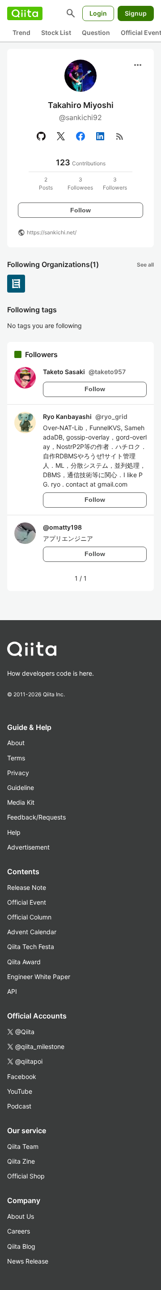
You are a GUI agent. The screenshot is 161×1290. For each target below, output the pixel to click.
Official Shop (26, 1176)
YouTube (19, 1091)
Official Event (26, 902)
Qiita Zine (21, 1161)
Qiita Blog (21, 1246)
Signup (136, 13)
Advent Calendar (31, 932)
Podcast (19, 1106)
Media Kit (20, 802)
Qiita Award (24, 962)
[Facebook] (80, 136)
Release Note (26, 887)
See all (145, 264)
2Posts (46, 183)
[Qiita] (24, 13)
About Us (20, 1216)
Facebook (21, 1076)
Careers (18, 1231)
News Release (27, 1261)
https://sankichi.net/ (51, 232)
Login (98, 13)
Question (96, 32)
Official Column (29, 917)
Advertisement (28, 847)
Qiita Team (22, 1146)
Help (14, 832)
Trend (21, 32)
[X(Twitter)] (61, 136)
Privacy (18, 773)
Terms (16, 758)
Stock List (56, 32)
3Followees (80, 183)
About (16, 742)
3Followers (115, 183)
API (12, 991)
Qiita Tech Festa (30, 946)
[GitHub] (41, 136)
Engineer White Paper (38, 976)
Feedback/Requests (36, 817)
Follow (80, 210)
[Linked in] (100, 136)
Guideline (20, 787)
